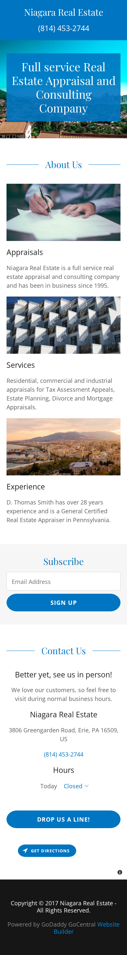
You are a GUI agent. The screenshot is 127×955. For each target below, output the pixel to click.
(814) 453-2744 (63, 28)
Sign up (63, 602)
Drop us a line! (63, 819)
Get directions (50, 851)
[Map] (63, 860)
